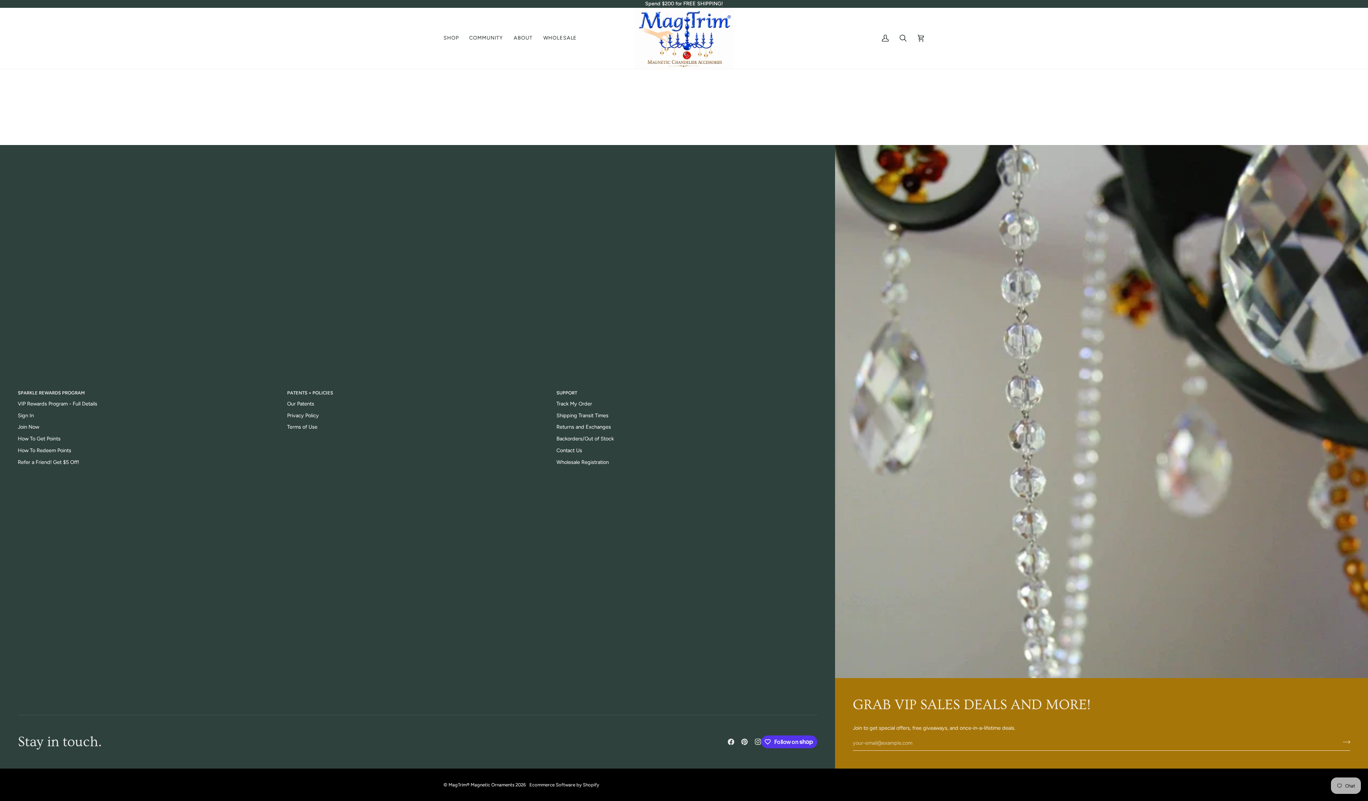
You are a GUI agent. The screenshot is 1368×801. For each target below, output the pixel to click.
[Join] (1344, 742)
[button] (454, 38)
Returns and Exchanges (583, 427)
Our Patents (300, 403)
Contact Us (569, 450)
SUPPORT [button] (566, 393)
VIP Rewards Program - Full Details (57, 403)
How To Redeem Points (44, 450)
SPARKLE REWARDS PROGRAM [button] (51, 393)
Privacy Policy (303, 415)
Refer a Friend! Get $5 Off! (48, 462)
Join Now (28, 427)
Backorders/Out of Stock (585, 438)
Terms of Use (302, 427)
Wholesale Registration (582, 462)
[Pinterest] (744, 742)
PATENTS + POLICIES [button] (310, 393)
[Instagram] (758, 742)
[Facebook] (731, 742)
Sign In (26, 415)
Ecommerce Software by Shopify (564, 784)
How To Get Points (39, 438)
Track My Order (574, 403)
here (711, 128)
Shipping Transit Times (582, 415)
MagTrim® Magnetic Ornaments (481, 784)
